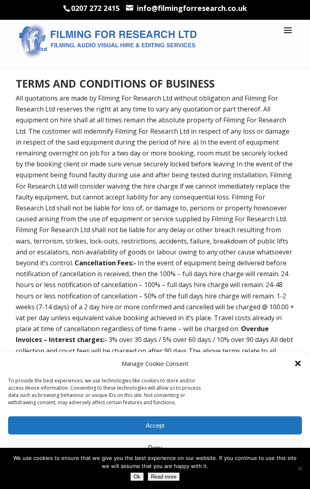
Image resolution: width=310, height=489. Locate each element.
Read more (163, 477)
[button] (298, 363)
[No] (300, 468)
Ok (137, 477)
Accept (155, 425)
